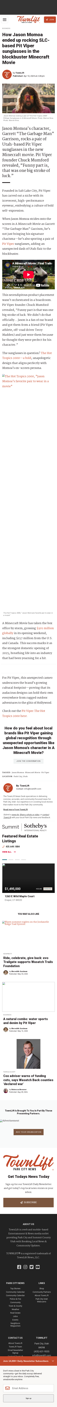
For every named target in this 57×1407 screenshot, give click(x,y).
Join (51, 20)
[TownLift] (7, 74)
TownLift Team (15, 1346)
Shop (41, 1288)
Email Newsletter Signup (15, 1351)
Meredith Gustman (19, 971)
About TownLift (42, 1295)
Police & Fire (15, 1299)
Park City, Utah (21, 776)
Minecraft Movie (32, 772)
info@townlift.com (32, 789)
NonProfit (7, 954)
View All (7, 852)
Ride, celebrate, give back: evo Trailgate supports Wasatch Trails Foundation (28, 962)
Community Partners (42, 1292)
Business (6, 28)
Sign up (28, 1398)
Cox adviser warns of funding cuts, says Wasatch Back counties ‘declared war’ (28, 1080)
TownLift (20, 73)
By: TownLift (22, 785)
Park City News (15, 1283)
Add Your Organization (28, 1132)
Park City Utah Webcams (42, 1300)
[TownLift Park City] (28, 20)
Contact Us (15, 1338)
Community (15, 1302)
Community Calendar (15, 1292)
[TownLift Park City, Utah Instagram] (25, 1267)
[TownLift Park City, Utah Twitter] (32, 1267)
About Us (28, 1224)
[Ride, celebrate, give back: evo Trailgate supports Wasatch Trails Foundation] (28, 936)
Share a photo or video (29, 814)
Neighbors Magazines (15, 1324)
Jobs (15, 1316)
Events (15, 1320)
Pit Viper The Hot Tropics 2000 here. (23, 714)
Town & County (9, 1072)
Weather (15, 1309)
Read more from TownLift (15, 809)
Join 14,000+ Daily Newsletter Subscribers (25, 1361)
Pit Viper (8, 244)
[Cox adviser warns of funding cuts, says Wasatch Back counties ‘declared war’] (28, 1054)
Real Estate (15, 1313)
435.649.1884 (12, 846)
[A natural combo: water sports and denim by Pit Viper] (28, 997)
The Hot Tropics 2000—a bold (27, 356)
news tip (15, 814)
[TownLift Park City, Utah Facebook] (19, 1267)
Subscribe (30, 1202)
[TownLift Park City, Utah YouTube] (38, 1267)
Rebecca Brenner (19, 1090)
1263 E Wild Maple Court (20, 896)
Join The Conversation (28, 761)
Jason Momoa (18, 772)
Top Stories (15, 1288)
